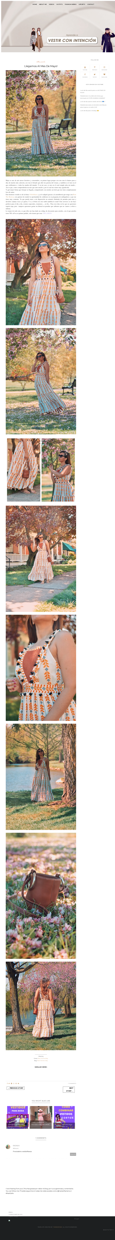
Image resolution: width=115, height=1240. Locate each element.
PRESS (11, 1212)
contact (90, 4)
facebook (85, 77)
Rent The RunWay (43, 1058)
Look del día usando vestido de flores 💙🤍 (92, 101)
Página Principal (13, 1216)
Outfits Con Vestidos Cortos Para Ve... (40, 1125)
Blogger (76, 1218)
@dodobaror (33, 194)
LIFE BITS (82, 4)
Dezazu (16, 1145)
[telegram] (11, 1083)
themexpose (57, 1227)
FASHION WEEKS (70, 4)
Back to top (107, 1230)
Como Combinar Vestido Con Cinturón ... (17, 1124)
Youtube (85, 69)
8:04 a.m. (16, 1148)
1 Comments (72, 1083)
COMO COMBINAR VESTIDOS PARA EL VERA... (62, 1124)
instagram (104, 69)
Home (35, 4)
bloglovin (104, 77)
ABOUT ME (43, 4)
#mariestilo (41, 62)
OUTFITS (59, 4)
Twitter (95, 77)
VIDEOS (51, 4)
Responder (73, 1154)
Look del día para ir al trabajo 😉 (89, 110)
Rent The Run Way (42, 1060)
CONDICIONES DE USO (15, 1214)
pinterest (94, 69)
